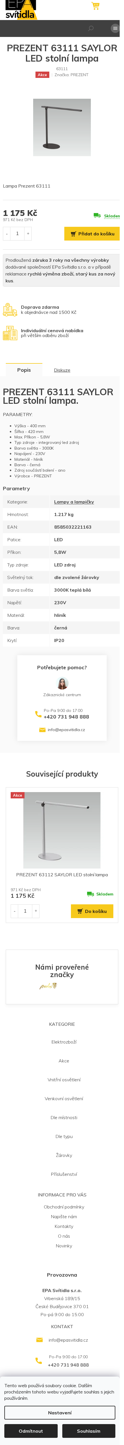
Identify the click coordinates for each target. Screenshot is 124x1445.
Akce (64, 1061)
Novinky (64, 1246)
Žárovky (64, 1155)
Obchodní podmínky (64, 1207)
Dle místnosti (63, 1117)
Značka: (72, 74)
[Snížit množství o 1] (6, 233)
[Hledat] (91, 28)
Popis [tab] (24, 370)
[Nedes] (48, 985)
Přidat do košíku (96, 234)
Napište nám (64, 1216)
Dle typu (64, 1136)
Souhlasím (88, 1431)
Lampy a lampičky (74, 502)
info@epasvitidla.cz (66, 729)
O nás (64, 1236)
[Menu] (115, 28)
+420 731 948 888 (66, 716)
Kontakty (64, 1226)
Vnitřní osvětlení (64, 1079)
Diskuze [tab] (62, 370)
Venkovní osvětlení (64, 1098)
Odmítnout (31, 1431)
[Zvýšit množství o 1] (28, 233)
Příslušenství (64, 1174)
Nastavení (60, 1413)
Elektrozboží (63, 1042)
